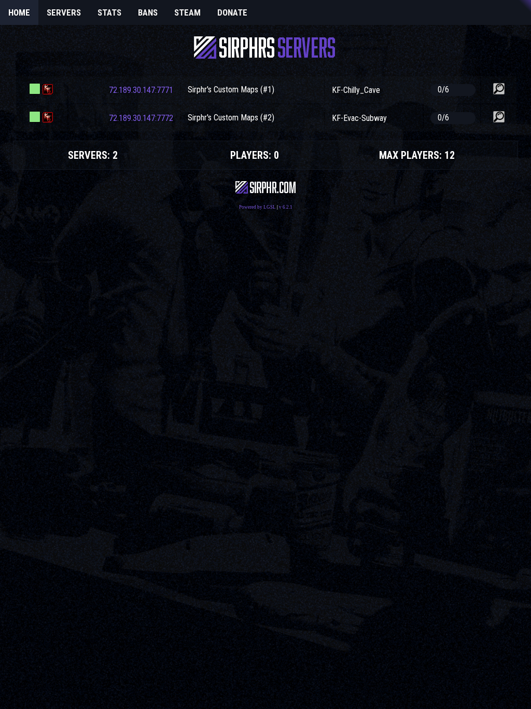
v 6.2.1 (285, 207)
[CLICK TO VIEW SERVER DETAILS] (499, 88)
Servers (64, 12)
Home (19, 12)
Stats (109, 12)
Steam (187, 12)
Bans (148, 12)
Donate (232, 12)
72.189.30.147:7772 (141, 118)
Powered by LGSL (257, 207)
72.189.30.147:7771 (141, 90)
